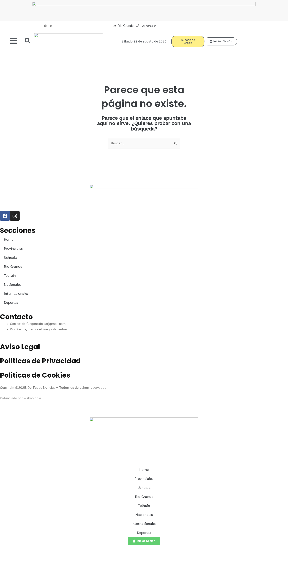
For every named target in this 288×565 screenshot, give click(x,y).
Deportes (11, 303)
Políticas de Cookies (35, 375)
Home (8, 239)
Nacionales (12, 285)
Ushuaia (10, 257)
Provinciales (13, 248)
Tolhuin (10, 276)
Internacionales (16, 294)
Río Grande (13, 266)
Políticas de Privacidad (40, 361)
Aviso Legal (20, 347)
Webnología (32, 398)
